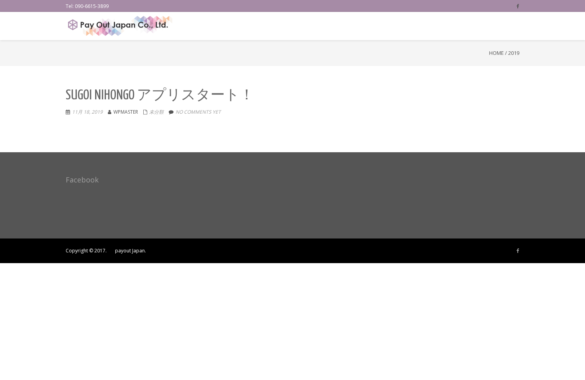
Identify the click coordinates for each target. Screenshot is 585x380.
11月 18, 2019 (87, 112)
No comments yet (198, 112)
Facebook (82, 179)
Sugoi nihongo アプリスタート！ (160, 95)
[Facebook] (518, 6)
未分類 (156, 112)
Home (496, 52)
